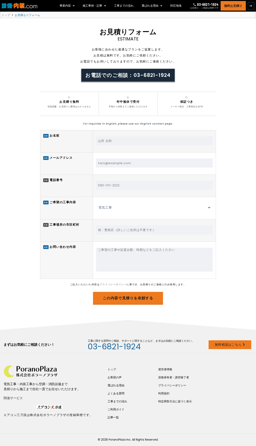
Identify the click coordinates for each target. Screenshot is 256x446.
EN (251, 5)
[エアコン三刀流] (49, 407)
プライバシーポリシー (113, 284)
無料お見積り (233, 6)
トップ (6, 15)
